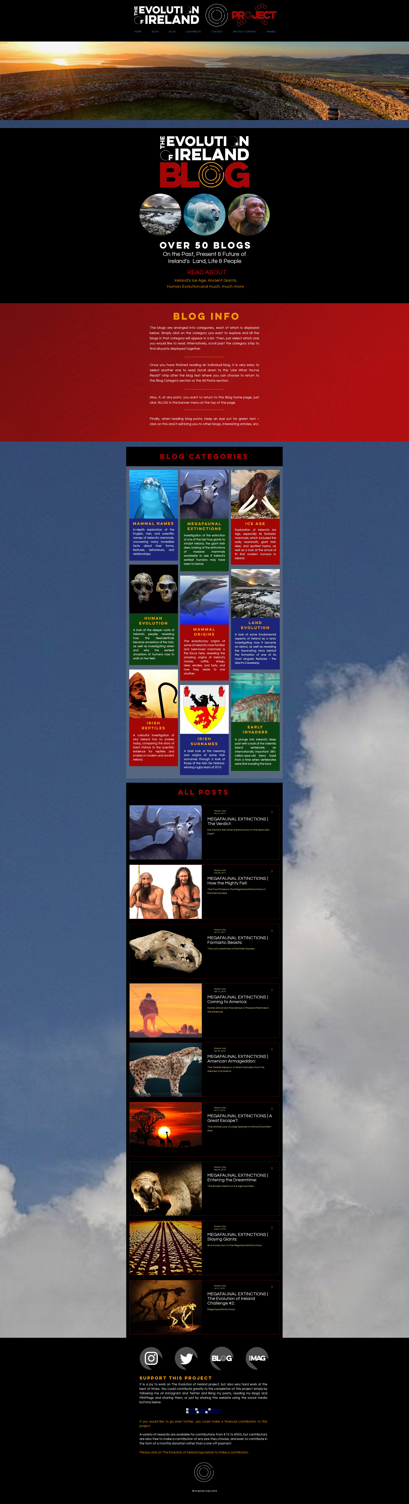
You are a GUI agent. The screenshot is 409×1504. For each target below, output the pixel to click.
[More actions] (273, 812)
